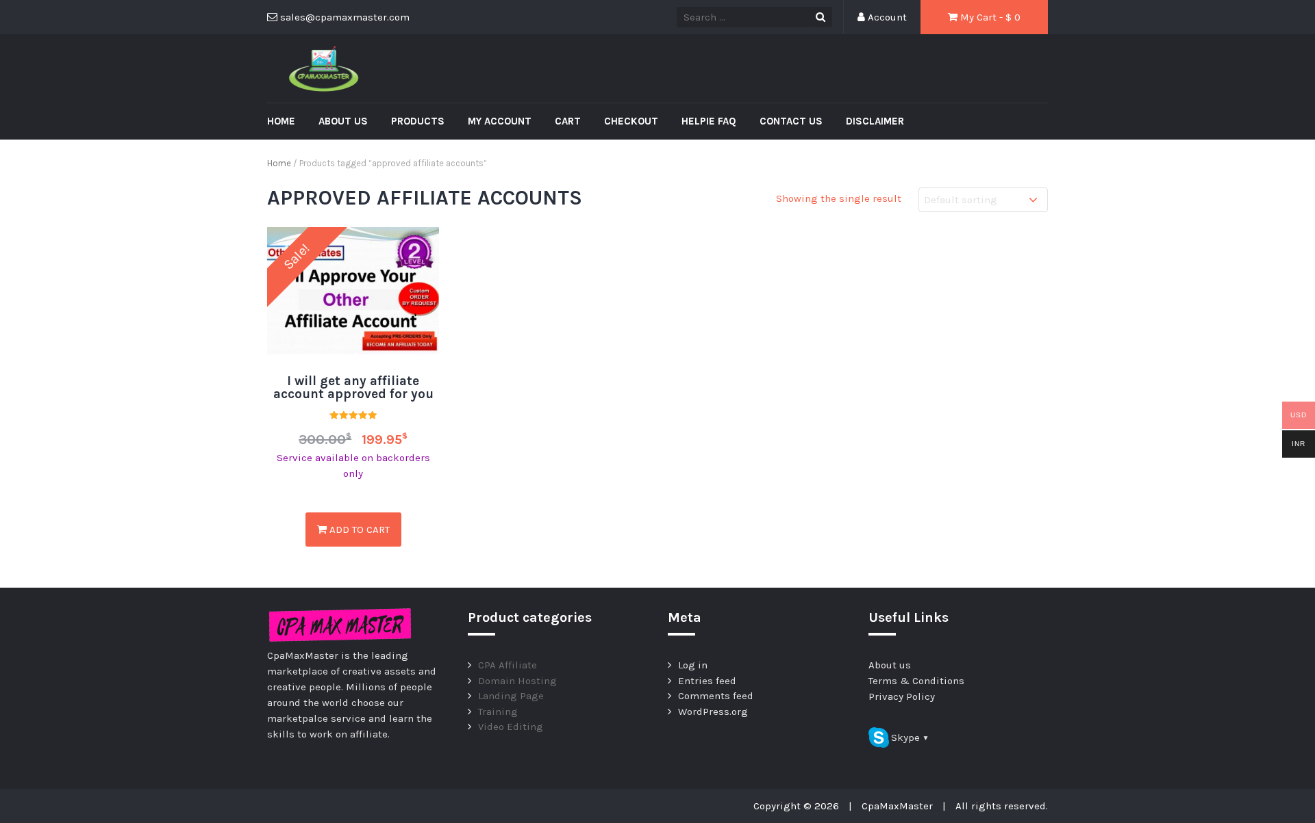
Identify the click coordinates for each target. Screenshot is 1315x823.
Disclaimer (875, 121)
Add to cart (358, 529)
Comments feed (715, 696)
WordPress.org (713, 711)
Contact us (791, 121)
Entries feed (707, 681)
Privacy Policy (901, 696)
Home (281, 121)
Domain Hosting (517, 681)
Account (886, 17)
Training (498, 711)
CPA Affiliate (507, 665)
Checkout (631, 121)
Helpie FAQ (708, 121)
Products (417, 121)
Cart (568, 121)
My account (499, 121)
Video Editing (510, 726)
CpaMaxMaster (897, 806)
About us (343, 121)
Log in (692, 665)
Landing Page (511, 696)
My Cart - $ (988, 17)
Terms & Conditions (916, 681)
